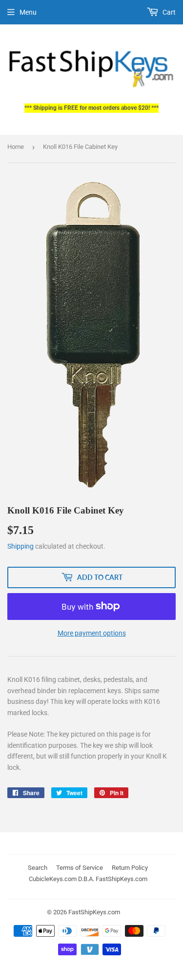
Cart (168, 12)
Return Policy (130, 867)
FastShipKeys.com (94, 912)
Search (37, 867)
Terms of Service (79, 867)
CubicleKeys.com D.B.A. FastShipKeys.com (88, 879)
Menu (28, 12)
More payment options (92, 633)
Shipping (20, 546)
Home (15, 146)
